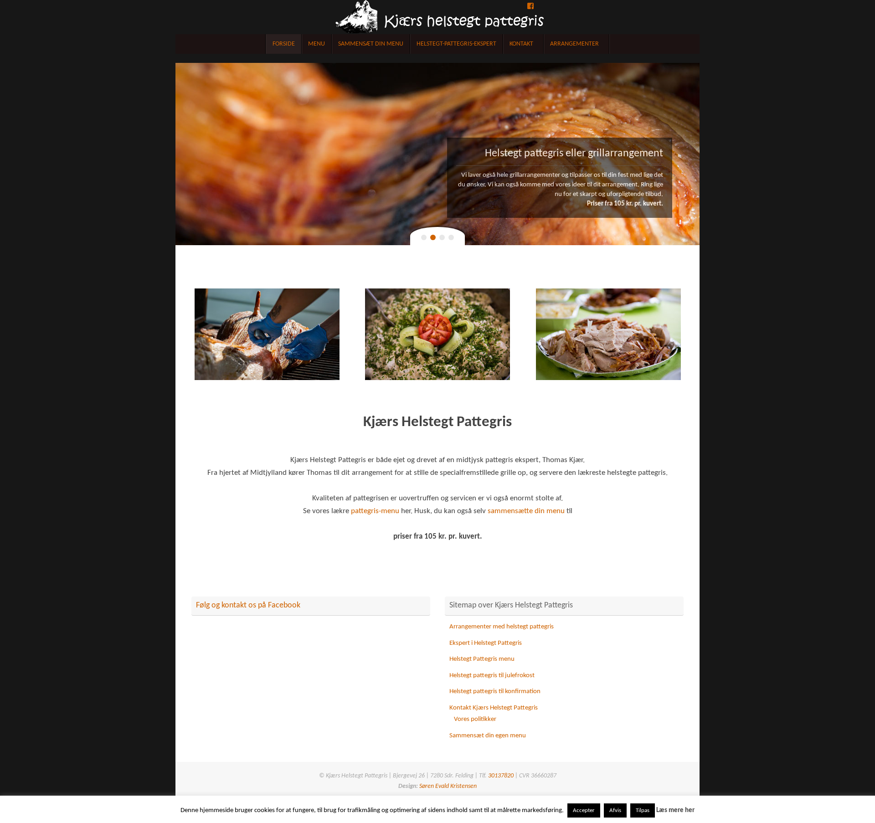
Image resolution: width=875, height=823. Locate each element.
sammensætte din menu (526, 511)
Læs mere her (675, 810)
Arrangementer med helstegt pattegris (501, 626)
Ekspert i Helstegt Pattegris (485, 643)
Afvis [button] (615, 810)
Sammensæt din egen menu (487, 735)
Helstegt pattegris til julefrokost (492, 675)
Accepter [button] (584, 810)
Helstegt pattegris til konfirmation (494, 691)
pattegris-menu (375, 511)
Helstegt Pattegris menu (482, 659)
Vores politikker (475, 719)
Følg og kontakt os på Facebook (248, 605)
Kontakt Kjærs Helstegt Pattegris (493, 708)
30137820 (501, 776)
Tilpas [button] (642, 810)
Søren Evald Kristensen (447, 786)
